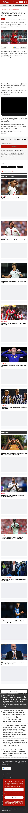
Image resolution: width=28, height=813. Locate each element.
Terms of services (17, 150)
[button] (2, 2)
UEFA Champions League (14, 9)
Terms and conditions (7, 774)
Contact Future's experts (7, 777)
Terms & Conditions (12, 803)
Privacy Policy (18, 802)
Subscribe (21, 2)
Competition (4, 9)
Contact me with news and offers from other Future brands (14, 793)
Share (5, 47)
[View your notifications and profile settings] (13, 2)
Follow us (16, 47)
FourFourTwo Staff (11, 19)
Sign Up (14, 797)
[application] (14, 105)
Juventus (20, 167)
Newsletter (24, 47)
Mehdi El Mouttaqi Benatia (8, 167)
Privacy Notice (19, 152)
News (3, 19)
